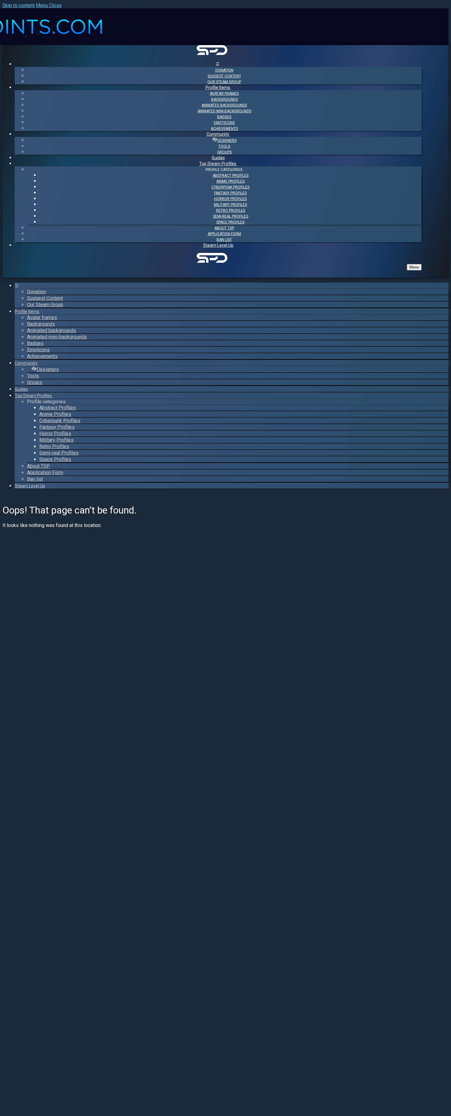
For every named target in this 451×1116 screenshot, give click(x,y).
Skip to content (18, 5)
